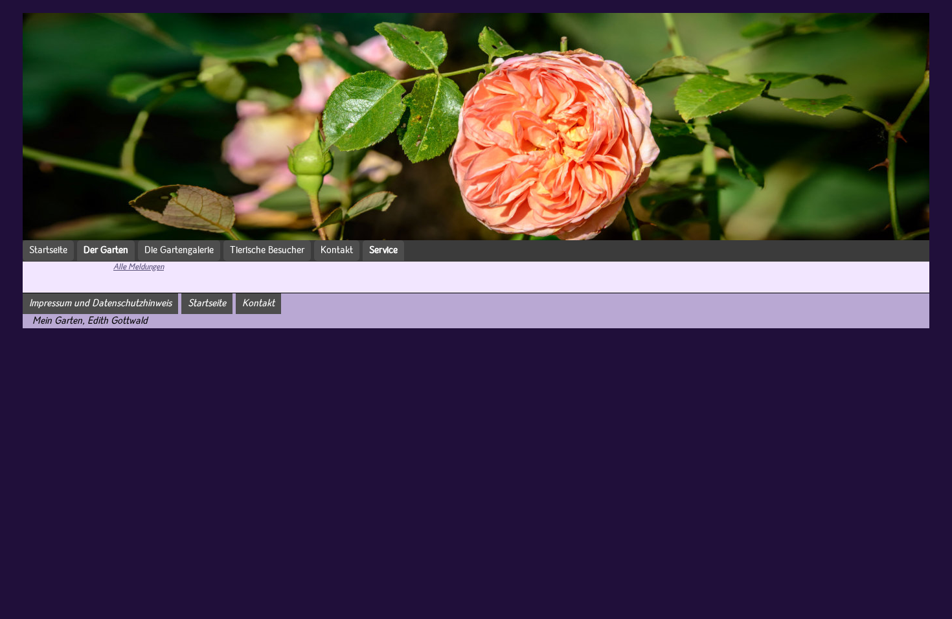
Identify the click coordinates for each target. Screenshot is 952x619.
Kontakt (337, 250)
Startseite (48, 250)
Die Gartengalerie (179, 250)
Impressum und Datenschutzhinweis (100, 303)
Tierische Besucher (267, 250)
